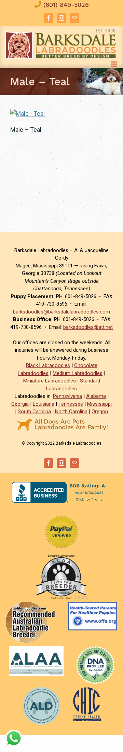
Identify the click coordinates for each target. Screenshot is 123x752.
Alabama (96, 396)
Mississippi (99, 404)
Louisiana (43, 404)
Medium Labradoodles (77, 373)
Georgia (20, 404)
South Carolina (34, 411)
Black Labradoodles (48, 365)
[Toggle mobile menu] (114, 64)
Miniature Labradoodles (49, 381)
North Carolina (71, 411)
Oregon (100, 411)
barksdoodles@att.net (88, 327)
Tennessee (70, 404)
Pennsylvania (67, 396)
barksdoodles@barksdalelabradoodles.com (61, 312)
